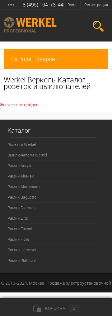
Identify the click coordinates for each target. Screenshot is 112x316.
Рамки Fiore (18, 239)
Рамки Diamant (21, 207)
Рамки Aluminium (23, 186)
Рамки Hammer (21, 249)
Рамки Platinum (21, 260)
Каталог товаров (33, 59)
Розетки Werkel (21, 144)
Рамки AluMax (20, 176)
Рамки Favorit (19, 228)
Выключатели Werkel (27, 155)
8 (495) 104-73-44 (43, 4)
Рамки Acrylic (19, 165)
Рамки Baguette (21, 197)
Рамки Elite (17, 218)
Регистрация (96, 4)
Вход (72, 4)
